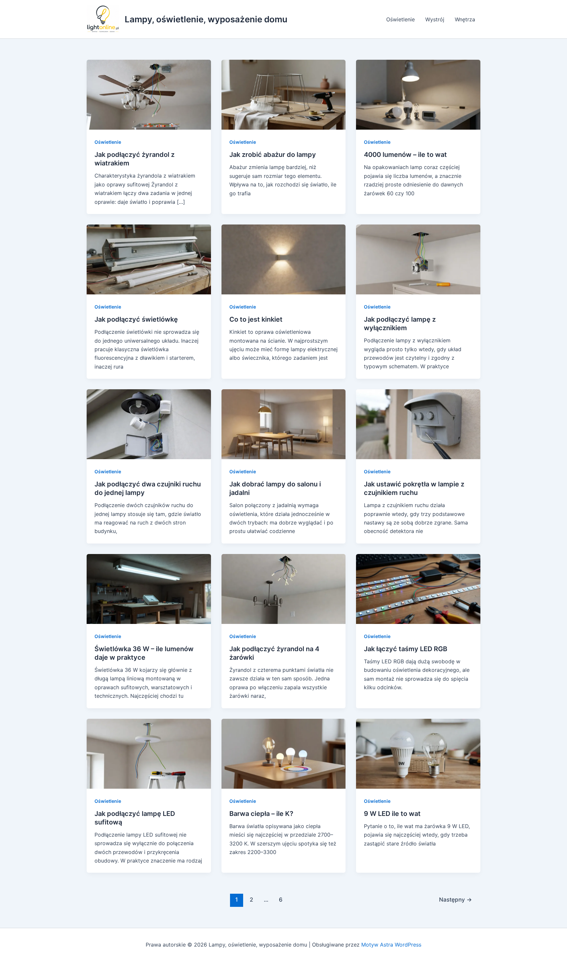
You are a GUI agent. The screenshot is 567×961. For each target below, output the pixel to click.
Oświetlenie (400, 19)
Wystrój (434, 19)
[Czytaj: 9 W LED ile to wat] (418, 753)
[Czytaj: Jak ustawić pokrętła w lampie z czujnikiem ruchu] (418, 423)
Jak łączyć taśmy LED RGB (405, 649)
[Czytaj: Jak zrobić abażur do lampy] (283, 94)
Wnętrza (465, 19)
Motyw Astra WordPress (391, 944)
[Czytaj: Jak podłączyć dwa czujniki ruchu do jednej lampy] (149, 423)
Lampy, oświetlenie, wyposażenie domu (206, 19)
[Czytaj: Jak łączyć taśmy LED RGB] (418, 588)
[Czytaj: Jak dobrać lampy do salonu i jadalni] (283, 423)
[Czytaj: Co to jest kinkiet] (283, 259)
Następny (455, 899)
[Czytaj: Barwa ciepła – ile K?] (283, 753)
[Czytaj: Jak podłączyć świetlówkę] (149, 259)
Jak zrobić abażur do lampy (272, 155)
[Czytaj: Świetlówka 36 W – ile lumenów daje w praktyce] (149, 588)
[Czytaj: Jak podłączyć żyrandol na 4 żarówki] (283, 588)
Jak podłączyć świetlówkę (136, 319)
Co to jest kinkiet (256, 319)
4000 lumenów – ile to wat (405, 155)
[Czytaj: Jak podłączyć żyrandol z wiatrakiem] (149, 94)
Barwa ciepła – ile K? (261, 814)
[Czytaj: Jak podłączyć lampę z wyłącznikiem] (418, 259)
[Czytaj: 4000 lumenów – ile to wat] (418, 94)
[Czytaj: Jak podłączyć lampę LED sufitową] (149, 753)
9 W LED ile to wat (392, 814)
